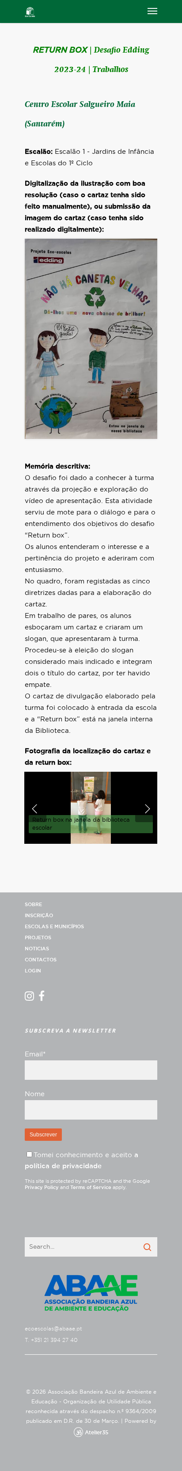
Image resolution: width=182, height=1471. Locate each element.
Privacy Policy (42, 1187)
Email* (35, 1054)
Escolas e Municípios (54, 926)
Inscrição (39, 915)
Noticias (37, 948)
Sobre (33, 904)
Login (33, 970)
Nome (35, 1094)
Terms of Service (90, 1187)
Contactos (41, 959)
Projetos (38, 937)
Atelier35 (96, 1432)
